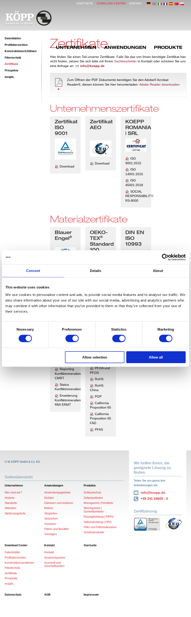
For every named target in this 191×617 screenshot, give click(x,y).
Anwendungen (125, 47)
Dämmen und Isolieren (58, 503)
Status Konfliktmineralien (68, 387)
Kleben (48, 508)
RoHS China (96, 388)
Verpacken (51, 518)
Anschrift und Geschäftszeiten (54, 564)
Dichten (49, 498)
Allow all (156, 357)
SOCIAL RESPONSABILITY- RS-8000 (139, 196)
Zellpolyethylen (93, 498)
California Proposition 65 (100, 405)
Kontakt (135, 3)
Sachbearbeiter (125, 61)
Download (67, 166)
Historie (9, 498)
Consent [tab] (33, 271)
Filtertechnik (13, 57)
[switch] (72, 338)
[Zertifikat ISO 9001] (65, 149)
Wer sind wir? (13, 492)
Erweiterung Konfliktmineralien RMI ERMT (68, 400)
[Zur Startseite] (29, 18)
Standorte (11, 503)
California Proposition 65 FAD (100, 418)
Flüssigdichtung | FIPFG (99, 516)
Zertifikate (11, 64)
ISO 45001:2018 (134, 182)
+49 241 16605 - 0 (154, 498)
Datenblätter (13, 38)
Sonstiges (50, 534)
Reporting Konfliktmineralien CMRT (68, 373)
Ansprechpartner (54, 557)
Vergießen (50, 513)
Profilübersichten (16, 45)
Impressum (91, 594)
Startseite (84, 3)
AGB (47, 594)
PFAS (99, 429)
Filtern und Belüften (56, 529)
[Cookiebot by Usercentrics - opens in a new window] (165, 257)
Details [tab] (95, 271)
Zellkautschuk (92, 492)
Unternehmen (76, 47)
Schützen (50, 524)
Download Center (111, 3)
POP (98, 396)
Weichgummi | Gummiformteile (94, 509)
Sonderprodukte (94, 532)
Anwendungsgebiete (57, 492)
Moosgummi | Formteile (98, 503)
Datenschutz (13, 594)
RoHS (99, 379)
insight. (9, 77)
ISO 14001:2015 (134, 172)
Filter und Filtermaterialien (100, 527)
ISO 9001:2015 (133, 161)
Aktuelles (10, 508)
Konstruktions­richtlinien (21, 51)
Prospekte (11, 70)
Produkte (168, 47)
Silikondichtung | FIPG (98, 522)
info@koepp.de (153, 492)
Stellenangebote (15, 513)
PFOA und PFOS (100, 370)
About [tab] (158, 271)
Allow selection (94, 357)
